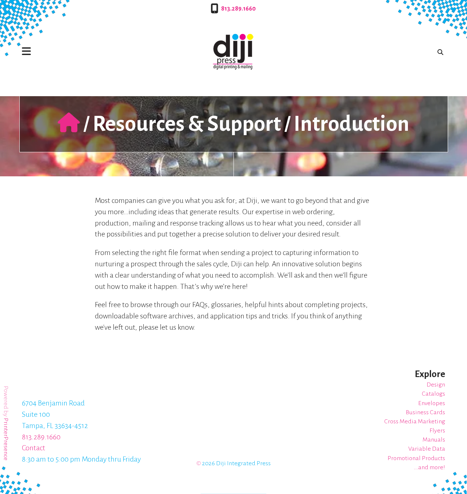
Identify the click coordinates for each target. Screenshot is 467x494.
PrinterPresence (6, 439)
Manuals (433, 439)
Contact (33, 448)
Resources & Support (187, 124)
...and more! (429, 467)
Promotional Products (416, 458)
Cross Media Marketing (414, 421)
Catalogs (433, 394)
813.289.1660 (238, 8)
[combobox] (438, 52)
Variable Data (426, 449)
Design (436, 384)
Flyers (437, 430)
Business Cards (425, 412)
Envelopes (431, 403)
